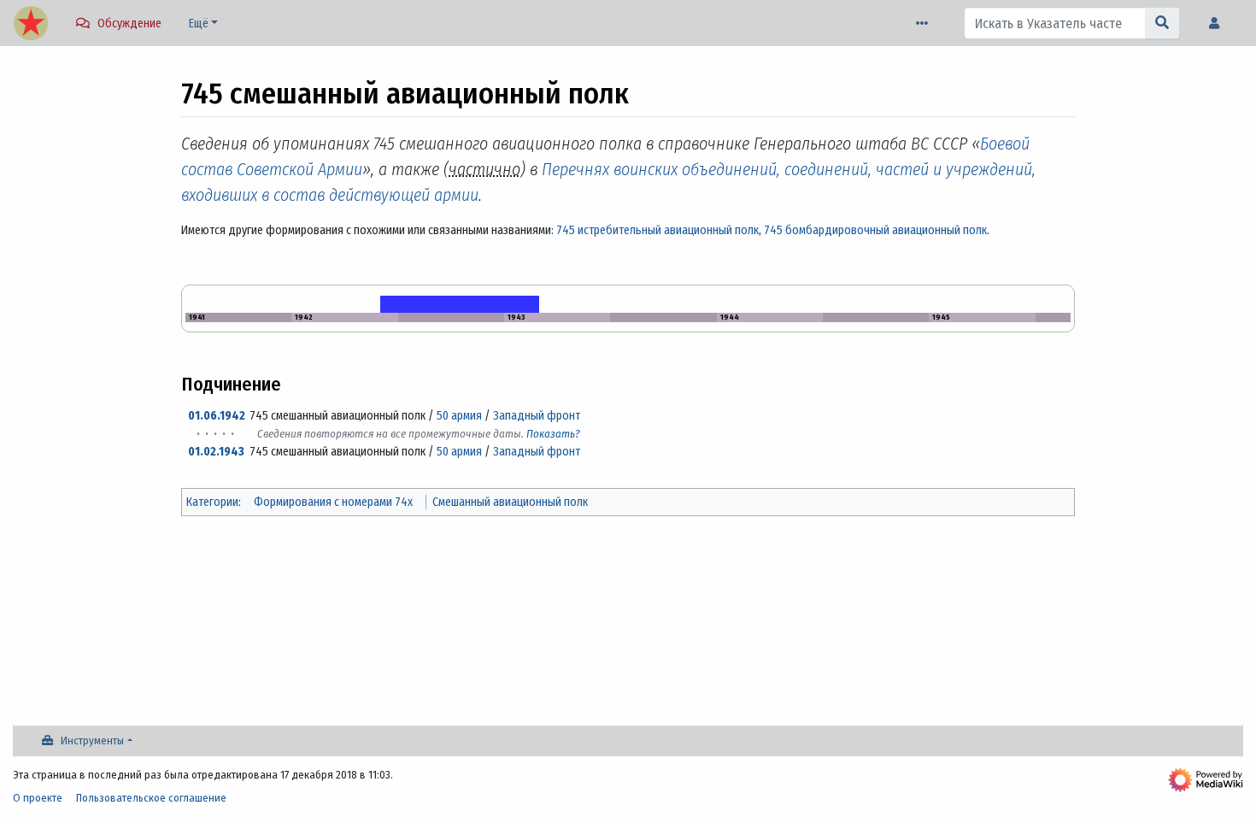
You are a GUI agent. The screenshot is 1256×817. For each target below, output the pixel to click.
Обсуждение (129, 23)
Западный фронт (536, 415)
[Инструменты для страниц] (925, 23)
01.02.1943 (216, 451)
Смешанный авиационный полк (510, 502)
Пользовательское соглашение (151, 797)
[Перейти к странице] (1162, 23)
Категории (212, 502)
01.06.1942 (216, 415)
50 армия (459, 415)
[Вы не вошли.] (1218, 23)
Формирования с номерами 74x (333, 502)
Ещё (198, 23)
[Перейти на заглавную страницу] (31, 25)
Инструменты (92, 740)
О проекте (37, 797)
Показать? (553, 433)
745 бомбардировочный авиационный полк (875, 230)
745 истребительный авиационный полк (657, 230)
